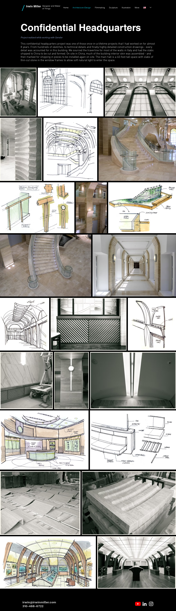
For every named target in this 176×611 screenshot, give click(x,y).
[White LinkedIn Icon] (144, 604)
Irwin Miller (33, 6)
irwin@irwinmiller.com (39, 602)
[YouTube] (138, 604)
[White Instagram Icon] (151, 604)
